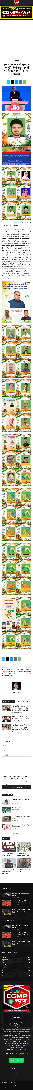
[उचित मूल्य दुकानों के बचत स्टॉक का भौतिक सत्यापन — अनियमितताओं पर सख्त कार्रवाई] (9, 863)
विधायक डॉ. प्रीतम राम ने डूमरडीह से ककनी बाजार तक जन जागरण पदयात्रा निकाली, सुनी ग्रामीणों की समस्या (8, 672)
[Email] (12, 82)
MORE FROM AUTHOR (22, 701)
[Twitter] (8, 82)
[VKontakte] (16, 1074)
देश (7, 57)
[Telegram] (16, 82)
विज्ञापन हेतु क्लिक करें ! (16, 1060)
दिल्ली (11, 57)
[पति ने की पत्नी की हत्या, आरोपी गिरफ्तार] (24, 863)
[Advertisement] (16, 37)
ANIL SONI (10, 78)
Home (3, 57)
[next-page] (6, 736)
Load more (16, 833)
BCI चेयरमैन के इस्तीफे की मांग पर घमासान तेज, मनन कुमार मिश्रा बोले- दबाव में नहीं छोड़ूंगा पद (21, 719)
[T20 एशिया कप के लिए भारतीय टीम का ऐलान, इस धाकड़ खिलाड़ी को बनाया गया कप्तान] (6, 810)
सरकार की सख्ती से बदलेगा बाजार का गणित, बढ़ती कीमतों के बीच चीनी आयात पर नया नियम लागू (21, 893)
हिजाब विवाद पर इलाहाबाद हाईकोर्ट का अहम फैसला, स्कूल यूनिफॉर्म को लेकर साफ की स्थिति (21, 911)
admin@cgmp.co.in (21, 1054)
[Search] (30, 2)
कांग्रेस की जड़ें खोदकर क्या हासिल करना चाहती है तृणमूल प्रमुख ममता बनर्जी (24, 671)
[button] (3, 2)
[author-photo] (16, 690)
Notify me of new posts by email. (13, 784)
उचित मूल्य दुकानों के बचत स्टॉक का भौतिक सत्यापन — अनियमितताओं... (9, 871)
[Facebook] (20, 82)
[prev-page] (3, 736)
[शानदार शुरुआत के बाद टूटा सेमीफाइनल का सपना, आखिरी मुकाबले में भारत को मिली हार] (6, 903)
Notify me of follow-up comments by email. (15, 781)
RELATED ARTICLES (8, 701)
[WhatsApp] (24, 82)
